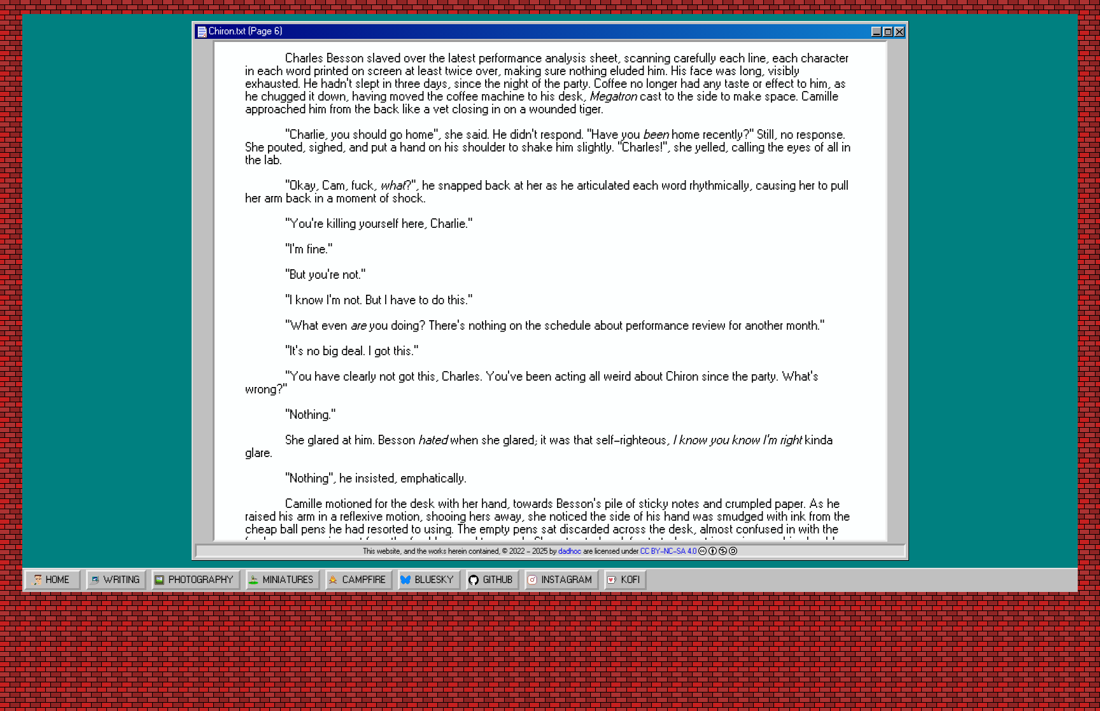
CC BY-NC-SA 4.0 (668, 551)
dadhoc (569, 551)
